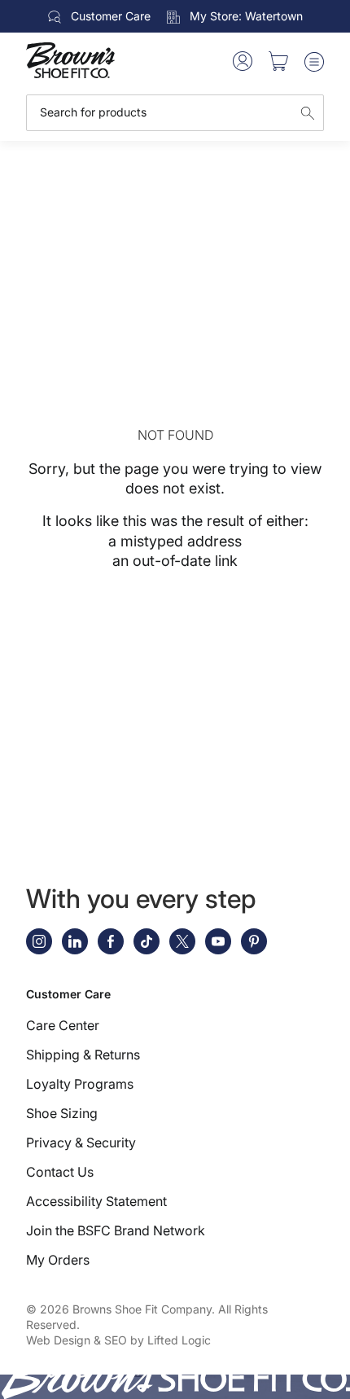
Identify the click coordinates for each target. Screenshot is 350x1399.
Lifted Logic (179, 1340)
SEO (115, 1340)
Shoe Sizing (62, 1113)
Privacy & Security (81, 1142)
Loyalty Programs (79, 1084)
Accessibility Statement (96, 1201)
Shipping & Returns (83, 1054)
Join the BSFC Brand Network (115, 1230)
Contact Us (60, 1172)
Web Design (58, 1340)
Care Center (62, 1025)
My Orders (58, 1260)
